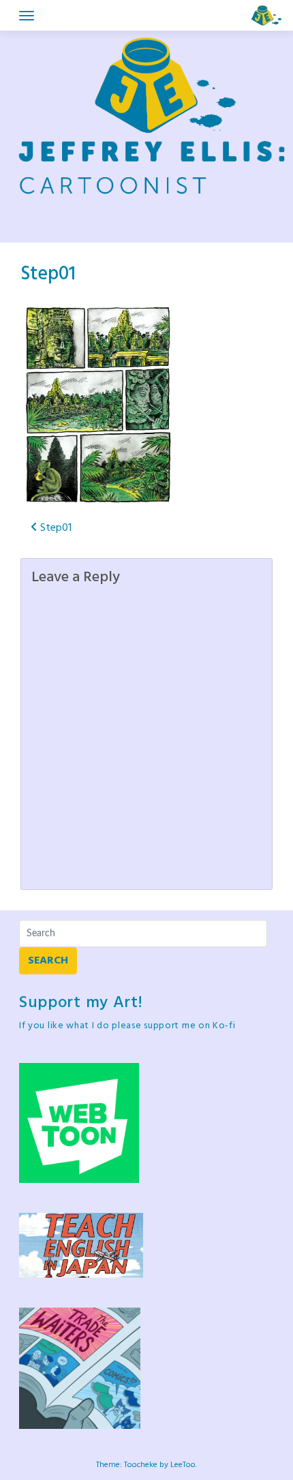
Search (48, 961)
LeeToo (183, 1465)
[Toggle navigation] (26, 15)
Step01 (48, 274)
